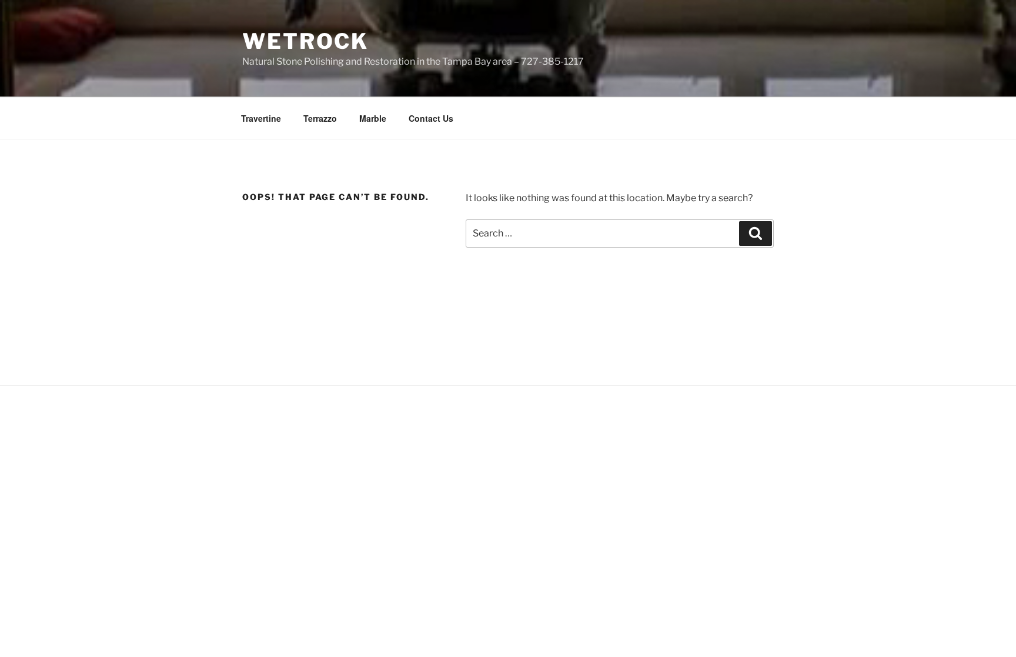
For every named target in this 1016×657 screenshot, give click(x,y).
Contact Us (431, 118)
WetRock (305, 41)
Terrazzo (320, 118)
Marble (372, 118)
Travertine (261, 118)
